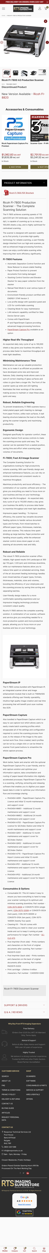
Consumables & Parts (36, 1085)
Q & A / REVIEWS (13, 1012)
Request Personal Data (10, 1118)
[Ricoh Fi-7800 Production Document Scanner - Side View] (24, 73)
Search (5, 1076)
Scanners (31, 1076)
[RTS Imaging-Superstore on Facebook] (20, 1173)
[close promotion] (47, 2)
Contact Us (7, 1104)
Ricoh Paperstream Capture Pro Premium (15, 144)
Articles (6, 1113)
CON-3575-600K (15, 907)
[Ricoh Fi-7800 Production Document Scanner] (24, 42)
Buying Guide (8, 1108)
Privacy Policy (8, 1094)
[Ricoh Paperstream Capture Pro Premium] (15, 128)
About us (6, 1081)
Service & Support (35, 1090)
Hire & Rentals (33, 1094)
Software (31, 1081)
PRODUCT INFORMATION (18, 183)
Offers (29, 1099)
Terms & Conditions (11, 1090)
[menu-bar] (5, 8)
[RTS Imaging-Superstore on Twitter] (23, 1173)
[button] (1, 42)
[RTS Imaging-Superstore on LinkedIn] (27, 1173)
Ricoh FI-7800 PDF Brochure (21, 193)
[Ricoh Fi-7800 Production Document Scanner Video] (42, 72)
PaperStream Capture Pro (19, 329)
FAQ (3, 1085)
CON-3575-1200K (21, 910)
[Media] (45, 21)
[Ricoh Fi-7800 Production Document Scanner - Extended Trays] (33, 73)
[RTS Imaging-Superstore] (23, 8)
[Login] (40, 8)
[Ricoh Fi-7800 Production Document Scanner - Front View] (15, 73)
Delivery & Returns (11, 1099)
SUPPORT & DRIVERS (15, 1005)
